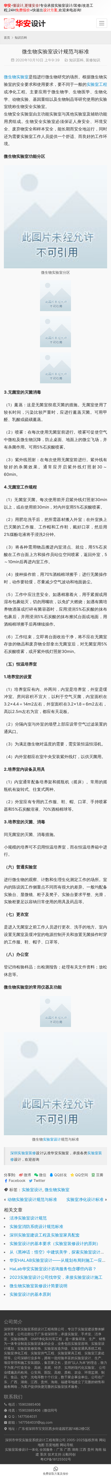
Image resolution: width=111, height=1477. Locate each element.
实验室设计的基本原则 (30, 1294)
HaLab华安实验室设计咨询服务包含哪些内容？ (53, 1268)
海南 (98, 1449)
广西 (67, 1449)
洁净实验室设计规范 (28, 1218)
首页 (7, 37)
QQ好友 (60, 1175)
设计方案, (51, 10)
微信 (40, 1175)
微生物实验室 (16, 76)
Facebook (17, 1181)
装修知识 (93, 60)
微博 (27, 1175)
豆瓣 (99, 1175)
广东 (59, 1449)
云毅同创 (69, 1454)
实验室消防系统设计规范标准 (36, 1226)
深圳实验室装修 (23, 1153)
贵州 (90, 1449)
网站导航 (66, 1445)
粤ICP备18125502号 (55, 1459)
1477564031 (27, 1416)
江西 (83, 1449)
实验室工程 (96, 84)
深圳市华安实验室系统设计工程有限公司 (35, 1440)
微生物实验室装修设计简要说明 (38, 1285)
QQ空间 (81, 1175)
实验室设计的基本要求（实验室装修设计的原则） (55, 1243)
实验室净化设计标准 (85, 1199)
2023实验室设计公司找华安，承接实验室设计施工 (56, 1277)
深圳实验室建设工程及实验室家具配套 (45, 1235)
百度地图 (52, 1445)
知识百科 (76, 60)
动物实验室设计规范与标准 (32, 1199)
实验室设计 (52, 1139)
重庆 (43, 1454)
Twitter (39, 1181)
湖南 (75, 1449)
